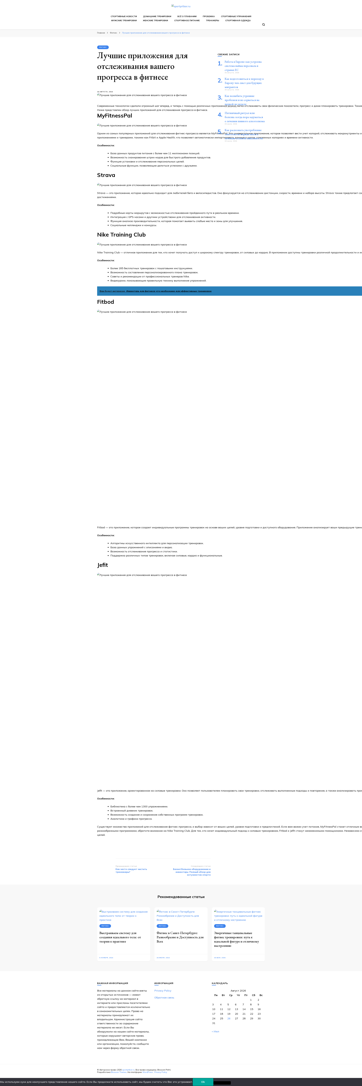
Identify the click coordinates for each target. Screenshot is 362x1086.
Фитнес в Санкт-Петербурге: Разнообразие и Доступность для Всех (180, 937)
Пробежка (209, 16)
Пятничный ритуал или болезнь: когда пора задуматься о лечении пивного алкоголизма (245, 117)
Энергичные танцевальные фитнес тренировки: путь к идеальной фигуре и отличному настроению (236, 939)
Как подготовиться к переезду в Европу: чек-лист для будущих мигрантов (244, 83)
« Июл (215, 1031)
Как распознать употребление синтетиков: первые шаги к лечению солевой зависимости (244, 134)
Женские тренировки (155, 20)
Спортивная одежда (238, 20)
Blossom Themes (119, 1072)
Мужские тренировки (124, 20)
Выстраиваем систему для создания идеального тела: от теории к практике (120, 937)
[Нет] (222, 1083)
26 (228, 1018)
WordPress (147, 1072)
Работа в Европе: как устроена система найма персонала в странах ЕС (243, 66)
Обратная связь (164, 997)
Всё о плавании (187, 16)
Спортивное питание (187, 20)
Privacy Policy (162, 990)
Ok (203, 1081)
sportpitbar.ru (128, 1069)
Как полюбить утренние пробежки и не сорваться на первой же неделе (242, 100)
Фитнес (103, 47)
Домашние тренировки (157, 16)
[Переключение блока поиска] (263, 24)
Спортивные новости (124, 16)
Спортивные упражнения (236, 16)
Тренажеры (212, 20)
